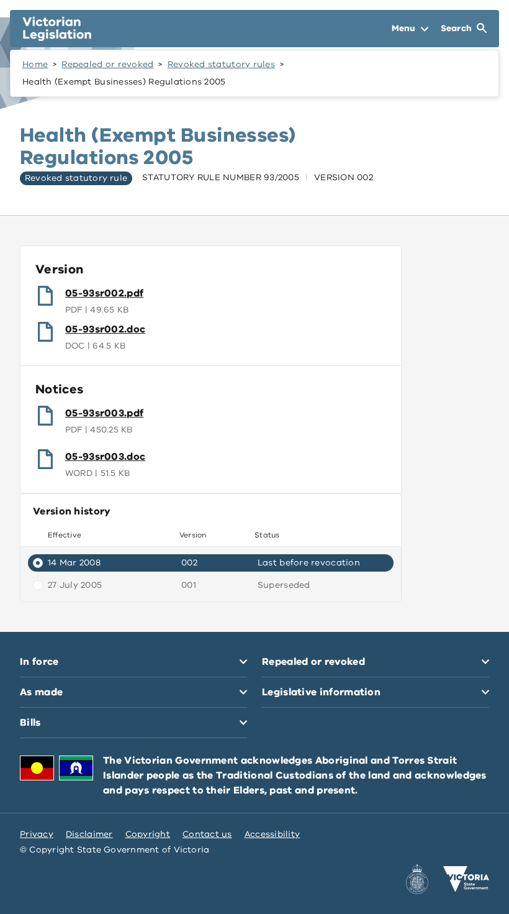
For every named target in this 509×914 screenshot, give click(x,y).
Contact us (207, 834)
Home (35, 64)
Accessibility (272, 834)
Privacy (36, 834)
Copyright (147, 834)
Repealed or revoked (107, 64)
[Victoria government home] (466, 879)
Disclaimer (89, 834)
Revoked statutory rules (221, 64)
